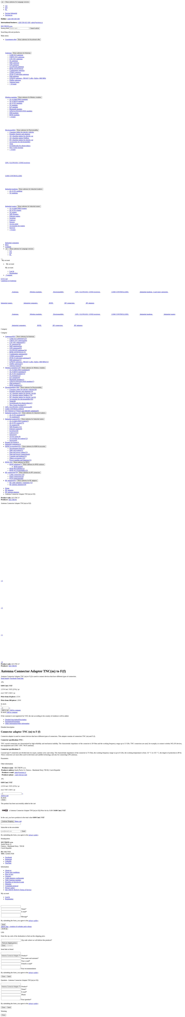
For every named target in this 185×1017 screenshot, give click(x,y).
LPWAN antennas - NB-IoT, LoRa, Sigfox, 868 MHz (27, 78)
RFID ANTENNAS (16, 68)
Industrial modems (11, 189)
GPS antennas (14, 65)
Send (23, 831)
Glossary (8, 876)
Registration (13, 273)
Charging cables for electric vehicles (21, 132)
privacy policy (33, 835)
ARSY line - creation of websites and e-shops (16, 926)
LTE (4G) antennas (15, 59)
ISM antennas (14, 76)
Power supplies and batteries (20, 460)
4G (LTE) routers (15, 210)
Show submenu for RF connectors (29, 472)
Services (12, 228)
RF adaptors (10, 480)
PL (6, 10)
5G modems (13, 193)
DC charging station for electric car (21, 140)
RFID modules (14, 115)
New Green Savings (16, 148)
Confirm (9, 945)
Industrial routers (10, 206)
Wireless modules (11, 97)
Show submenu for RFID (21, 462)
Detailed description (15, 720)
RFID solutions (15, 464)
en (2, 2)
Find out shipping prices (9, 943)
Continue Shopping (7, 821)
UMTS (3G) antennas (16, 57)
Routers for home (12, 442)
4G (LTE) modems (15, 191)
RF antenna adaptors (17, 485)
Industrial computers (12, 243)
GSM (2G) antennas (16, 55)
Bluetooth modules (15, 109)
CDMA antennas (15, 72)
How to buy (9, 874)
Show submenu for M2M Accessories (33, 446)
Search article (34, 28)
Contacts (8, 247)
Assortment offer (10, 39)
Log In (11, 271)
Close (3, 800)
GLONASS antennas (16, 67)
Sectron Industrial (11, 13)
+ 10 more (12, 84)
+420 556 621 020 (24, 22)
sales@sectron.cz (37, 22)
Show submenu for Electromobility (27, 130)
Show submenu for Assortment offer (29, 39)
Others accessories (17, 458)
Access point (13, 224)
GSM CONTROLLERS (13, 176)
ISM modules (14, 113)
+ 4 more (12, 117)
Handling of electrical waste (14, 882)
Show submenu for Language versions (17, 2)
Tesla (11, 144)
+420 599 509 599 (13, 19)
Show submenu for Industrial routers (29, 206)
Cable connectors (16, 475)
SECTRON (13, 500)
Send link (20, 678)
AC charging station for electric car (21, 136)
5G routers (13, 212)
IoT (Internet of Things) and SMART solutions (22, 411)
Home (7, 488)
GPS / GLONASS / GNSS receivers (17, 163)
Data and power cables (18, 452)
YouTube (8, 863)
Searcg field (5, 28)
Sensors (12, 222)
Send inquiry (5, 678)
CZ (6, 6)
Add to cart (5, 710)
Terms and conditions (12, 872)
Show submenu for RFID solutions (33, 464)
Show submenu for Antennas (22, 53)
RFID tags (18, 466)
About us (8, 870)
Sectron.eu (8, 15)
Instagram (8, 859)
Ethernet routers (14, 216)
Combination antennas (17, 70)
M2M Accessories (13, 446)
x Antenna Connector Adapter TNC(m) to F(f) (31, 810)
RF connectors (11, 472)
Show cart (18, 821)
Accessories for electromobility (19, 142)
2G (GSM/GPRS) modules (18, 99)
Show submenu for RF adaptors (27, 480)
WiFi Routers (13, 214)
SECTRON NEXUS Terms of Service (18, 890)
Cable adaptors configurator (14, 878)
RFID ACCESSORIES (18, 470)
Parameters (12, 721)
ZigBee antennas (15, 80)
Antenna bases (14, 82)
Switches (12, 218)
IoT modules (13, 107)
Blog (6, 245)
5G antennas (13, 61)
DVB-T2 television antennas (19, 74)
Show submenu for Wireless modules (29, 97)
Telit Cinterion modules (13, 880)
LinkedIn (8, 861)
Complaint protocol (11, 886)
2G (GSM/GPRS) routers (18, 208)
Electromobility (10, 130)
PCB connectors (16, 478)
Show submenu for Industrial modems (30, 189)
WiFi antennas (14, 63)
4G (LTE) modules (15, 103)
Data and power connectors (19, 454)
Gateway (12, 220)
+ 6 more (12, 230)
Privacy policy (10, 888)
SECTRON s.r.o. (7, 26)
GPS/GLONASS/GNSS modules (20, 111)
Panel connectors (16, 476)
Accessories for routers (17, 226)
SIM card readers (16, 450)
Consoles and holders (18, 456)
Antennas (8, 53)
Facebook (13, 678)
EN (6, 8)
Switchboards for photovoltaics (19, 146)
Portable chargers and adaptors (19, 134)
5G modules (13, 105)
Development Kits (17, 448)
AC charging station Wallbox (19, 138)
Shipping (8, 884)
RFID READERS (17, 468)
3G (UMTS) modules (16, 101)
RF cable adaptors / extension (21, 483)
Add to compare (15, 710)
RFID (8, 462)
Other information (17, 723)
